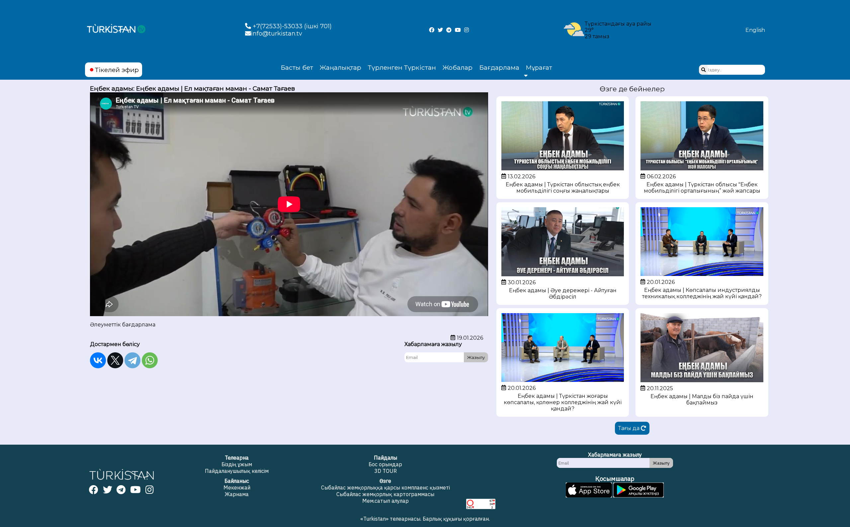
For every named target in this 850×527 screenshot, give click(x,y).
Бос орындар (385, 464)
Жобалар (457, 67)
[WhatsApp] (150, 360)
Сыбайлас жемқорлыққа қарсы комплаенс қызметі (385, 487)
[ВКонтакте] (98, 360)
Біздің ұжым (236, 464)
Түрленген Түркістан (402, 67)
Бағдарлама (499, 67)
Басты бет (297, 67)
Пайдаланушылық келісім (237, 471)
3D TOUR (385, 471)
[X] (115, 360)
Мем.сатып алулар (385, 500)
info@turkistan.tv (276, 33)
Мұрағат (539, 67)
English (755, 30)
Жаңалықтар (340, 67)
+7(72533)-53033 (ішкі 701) (291, 26)
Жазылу (476, 357)
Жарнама (237, 494)
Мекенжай (236, 487)
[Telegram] (132, 360)
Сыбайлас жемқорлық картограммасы (385, 494)
